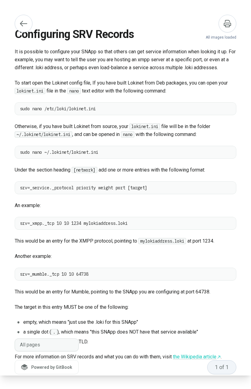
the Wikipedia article (194, 357)
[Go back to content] (23, 23)
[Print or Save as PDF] (227, 23)
